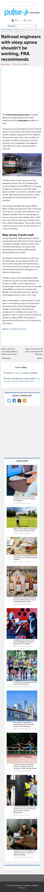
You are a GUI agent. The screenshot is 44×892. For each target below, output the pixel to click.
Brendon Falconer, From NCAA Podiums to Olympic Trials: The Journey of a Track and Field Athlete (25, 766)
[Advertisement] (22, 89)
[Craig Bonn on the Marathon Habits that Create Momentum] (22, 665)
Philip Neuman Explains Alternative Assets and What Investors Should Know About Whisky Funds (25, 600)
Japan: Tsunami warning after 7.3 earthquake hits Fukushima (34, 351)
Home (3, 29)
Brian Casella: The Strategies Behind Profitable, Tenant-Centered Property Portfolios (25, 557)
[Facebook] (14, 401)
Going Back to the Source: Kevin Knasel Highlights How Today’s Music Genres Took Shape (24, 642)
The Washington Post (17, 329)
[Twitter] (9, 401)
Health (16, 29)
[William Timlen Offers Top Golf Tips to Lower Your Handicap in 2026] (22, 517)
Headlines (9, 29)
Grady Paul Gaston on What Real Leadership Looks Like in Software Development (25, 499)
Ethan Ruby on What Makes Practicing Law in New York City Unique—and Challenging (24, 724)
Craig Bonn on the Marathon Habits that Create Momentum (25, 683)
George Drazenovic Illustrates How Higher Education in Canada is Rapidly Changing (25, 853)
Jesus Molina (6, 64)
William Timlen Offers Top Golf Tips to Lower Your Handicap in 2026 (25, 530)
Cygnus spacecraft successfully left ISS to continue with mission (9, 351)
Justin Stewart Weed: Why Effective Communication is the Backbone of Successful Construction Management (25, 809)
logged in (18, 373)
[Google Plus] (19, 401)
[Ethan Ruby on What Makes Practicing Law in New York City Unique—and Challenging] (22, 706)
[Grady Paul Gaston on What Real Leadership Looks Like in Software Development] (22, 480)
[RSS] (24, 401)
